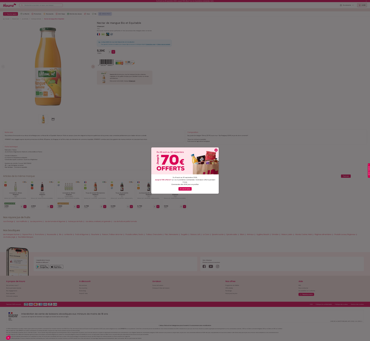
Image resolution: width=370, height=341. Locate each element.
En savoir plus (185, 189)
